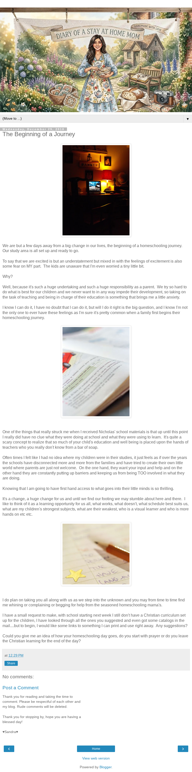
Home (96, 749)
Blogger (106, 767)
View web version (96, 758)
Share (11, 663)
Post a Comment (20, 687)
